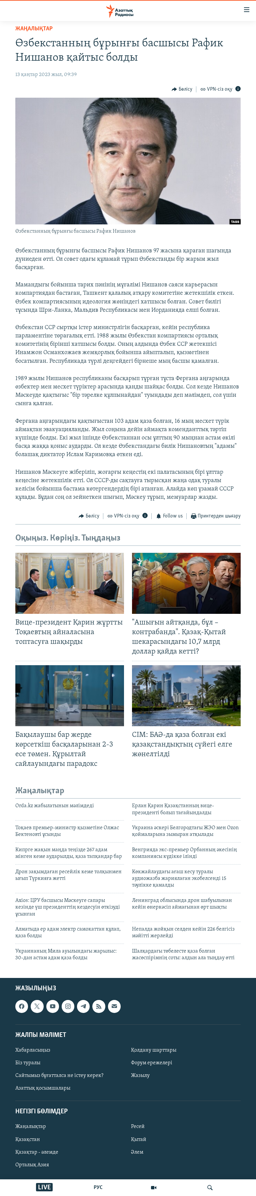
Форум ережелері (151, 1063)
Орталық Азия (32, 1164)
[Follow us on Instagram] (68, 1006)
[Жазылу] (114, 1006)
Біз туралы (27, 1063)
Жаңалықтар (30, 1126)
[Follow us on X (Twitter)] (37, 1006)
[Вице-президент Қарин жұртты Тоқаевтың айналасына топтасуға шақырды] (69, 583)
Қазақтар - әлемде (36, 1152)
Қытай (138, 1139)
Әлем (137, 1152)
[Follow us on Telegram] (83, 1006)
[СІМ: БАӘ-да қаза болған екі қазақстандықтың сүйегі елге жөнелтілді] (186, 695)
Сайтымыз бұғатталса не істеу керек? (59, 1075)
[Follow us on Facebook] (21, 1006)
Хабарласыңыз (32, 1050)
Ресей (138, 1126)
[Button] (182, 89)
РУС (98, 1187)
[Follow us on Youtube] (52, 1006)
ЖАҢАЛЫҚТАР (34, 29)
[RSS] (98, 1006)
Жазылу (140, 1075)
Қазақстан (27, 1139)
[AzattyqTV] (154, 1187)
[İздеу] (210, 1187)
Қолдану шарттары (153, 1050)
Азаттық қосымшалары (42, 1088)
